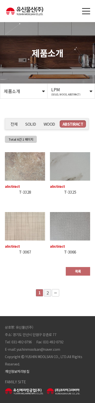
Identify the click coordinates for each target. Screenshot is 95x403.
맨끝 (55, 292)
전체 (14, 124)
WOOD (49, 124)
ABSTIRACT (73, 124)
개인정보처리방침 (17, 371)
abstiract (12, 186)
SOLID (30, 124)
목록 (78, 271)
